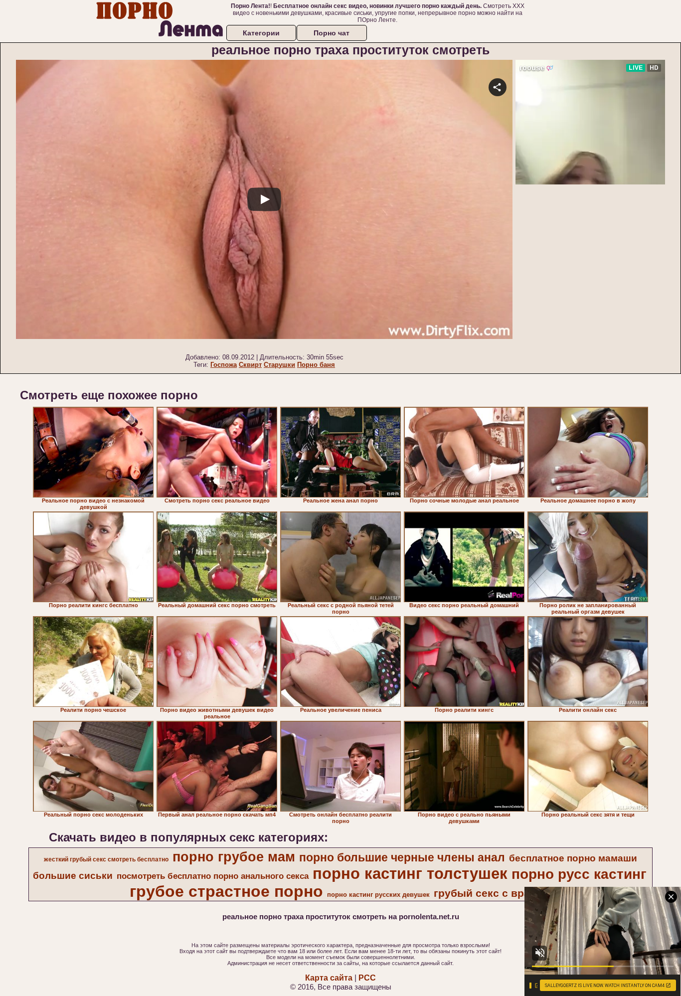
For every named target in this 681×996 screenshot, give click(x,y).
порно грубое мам (233, 856)
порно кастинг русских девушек (378, 894)
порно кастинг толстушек (410, 873)
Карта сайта (328, 978)
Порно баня (316, 364)
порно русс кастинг (579, 874)
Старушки (279, 364)
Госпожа (223, 364)
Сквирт (250, 364)
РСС (367, 978)
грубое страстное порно (226, 891)
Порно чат (331, 33)
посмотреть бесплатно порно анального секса (213, 876)
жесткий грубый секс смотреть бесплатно (106, 859)
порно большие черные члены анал (402, 857)
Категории (261, 33)
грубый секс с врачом (492, 893)
